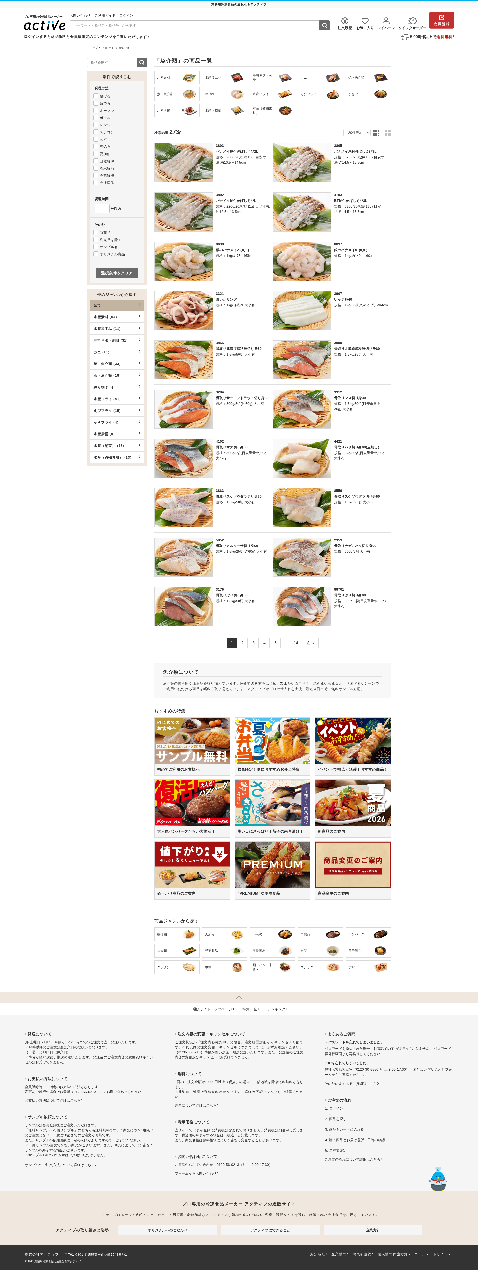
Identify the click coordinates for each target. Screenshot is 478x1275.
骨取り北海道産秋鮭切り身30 (239, 349)
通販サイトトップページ (212, 1009)
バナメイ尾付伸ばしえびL (236, 201)
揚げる (105, 96)
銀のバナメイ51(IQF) (350, 250)
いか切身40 (343, 299)
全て (97, 305)
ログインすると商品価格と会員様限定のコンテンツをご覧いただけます (85, 36)
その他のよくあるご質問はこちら (351, 1084)
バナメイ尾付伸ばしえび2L (237, 151)
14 (296, 643)
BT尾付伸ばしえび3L (350, 201)
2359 (338, 540)
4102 (220, 441)
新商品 (105, 233)
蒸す (103, 139)
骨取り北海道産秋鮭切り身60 (357, 349)
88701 (339, 589)
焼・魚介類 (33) (107, 364)
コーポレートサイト (431, 1254)
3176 (220, 589)
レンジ (105, 125)
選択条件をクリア (117, 273)
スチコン (107, 132)
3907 (338, 294)
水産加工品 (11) (107, 329)
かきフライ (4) (106, 422)
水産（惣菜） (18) (109, 446)
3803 (220, 146)
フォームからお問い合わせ (196, 1173)
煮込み (105, 147)
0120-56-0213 (85, 1092)
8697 (338, 244)
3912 (338, 392)
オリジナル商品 (112, 254)
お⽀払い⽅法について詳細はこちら (53, 1100)
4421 (338, 441)
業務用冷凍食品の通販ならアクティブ (57, 1261)
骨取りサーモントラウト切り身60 (242, 398)
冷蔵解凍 (107, 176)
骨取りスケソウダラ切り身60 (357, 496)
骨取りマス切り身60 (232, 447)
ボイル (105, 118)
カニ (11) (102, 352)
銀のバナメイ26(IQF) (232, 250)
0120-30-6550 (367, 1069)
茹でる (105, 103)
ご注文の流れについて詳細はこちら (352, 1159)
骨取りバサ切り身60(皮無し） (357, 447)
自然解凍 (107, 161)
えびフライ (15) (107, 411)
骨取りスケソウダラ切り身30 (239, 496)
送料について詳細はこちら (196, 1105)
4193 (338, 195)
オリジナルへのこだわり (167, 1230)
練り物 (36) (103, 387)
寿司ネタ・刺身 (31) (111, 340)
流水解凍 (107, 168)
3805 (338, 146)
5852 (220, 540)
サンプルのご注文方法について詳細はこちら (60, 1165)
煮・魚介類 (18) (107, 375)
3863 (220, 491)
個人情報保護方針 (393, 1254)
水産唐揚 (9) (104, 434)
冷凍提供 (107, 183)
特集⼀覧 (249, 1009)
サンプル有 (109, 247)
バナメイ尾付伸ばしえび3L (355, 151)
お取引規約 (362, 1254)
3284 (220, 392)
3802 (220, 195)
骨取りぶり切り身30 (232, 595)
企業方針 (373, 1230)
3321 (220, 294)
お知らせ (317, 1254)
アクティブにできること (270, 1230)
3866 (220, 343)
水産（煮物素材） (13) (113, 457)
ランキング (276, 1009)
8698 (220, 244)
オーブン (107, 111)
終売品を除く (110, 240)
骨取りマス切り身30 (350, 398)
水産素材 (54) (105, 317)
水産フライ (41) (107, 399)
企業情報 (339, 1254)
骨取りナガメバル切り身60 (355, 546)
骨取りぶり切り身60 (350, 595)
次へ (311, 643)
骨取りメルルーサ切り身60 (237, 546)
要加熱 (105, 154)
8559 (338, 491)
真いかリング (226, 299)
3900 (338, 343)
